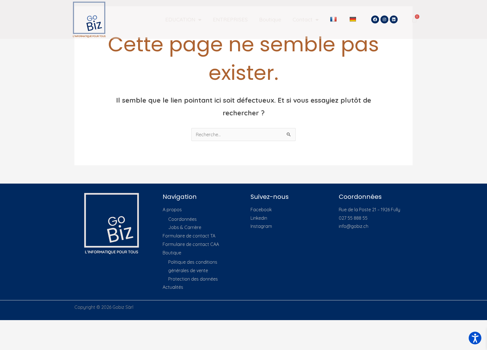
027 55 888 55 (353, 218)
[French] (334, 19)
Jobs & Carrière (184, 227)
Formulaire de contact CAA (191, 244)
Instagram (261, 226)
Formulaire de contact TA (189, 236)
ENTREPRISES (230, 19)
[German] (353, 19)
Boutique (270, 19)
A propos (172, 209)
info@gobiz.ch (353, 226)
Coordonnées (182, 219)
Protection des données (193, 279)
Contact (303, 19)
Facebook (261, 209)
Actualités (173, 287)
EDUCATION (180, 19)
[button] (475, 338)
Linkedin (259, 218)
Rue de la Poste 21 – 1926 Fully (369, 209)
